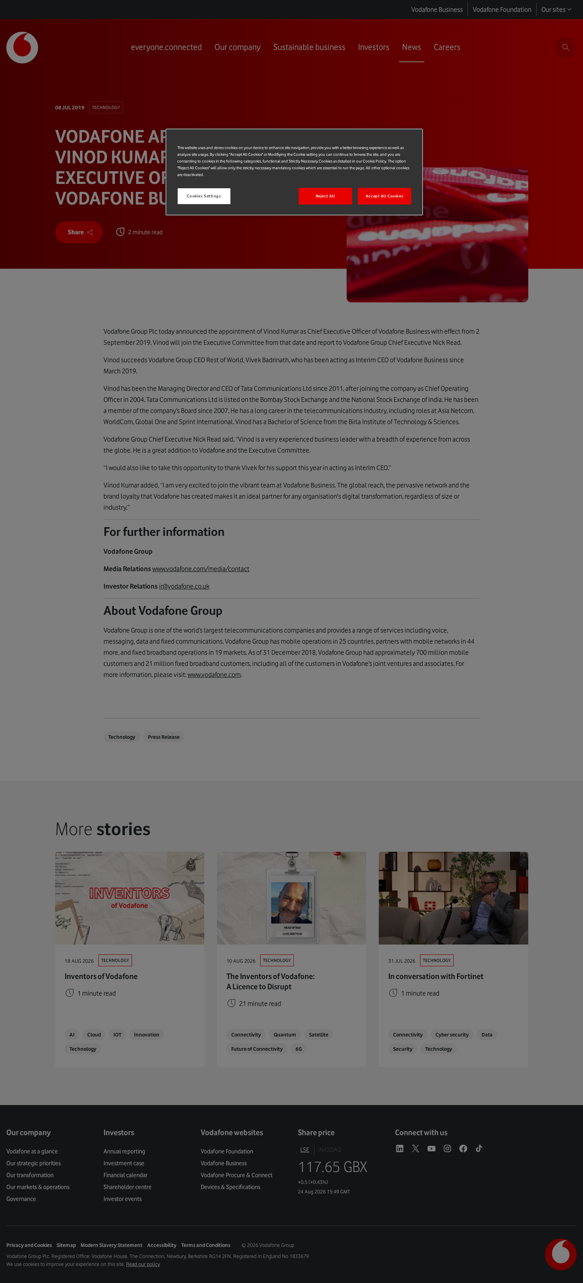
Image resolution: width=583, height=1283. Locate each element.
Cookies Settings (204, 196)
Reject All (325, 196)
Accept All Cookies (384, 196)
